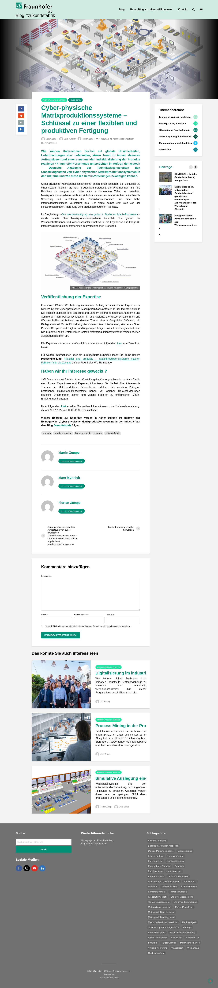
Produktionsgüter (156, 932)
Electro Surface (156, 856)
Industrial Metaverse (178, 876)
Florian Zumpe (88, 139)
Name (44, 614)
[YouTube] (34, 868)
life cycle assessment (158, 902)
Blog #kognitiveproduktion (94, 843)
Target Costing (168, 942)
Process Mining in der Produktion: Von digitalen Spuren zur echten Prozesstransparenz (120, 725)
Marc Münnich (70, 139)
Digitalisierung (185, 851)
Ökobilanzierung (156, 953)
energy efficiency (175, 861)
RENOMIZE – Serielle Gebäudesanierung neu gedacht (185, 177)
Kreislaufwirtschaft (157, 896)
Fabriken (179, 866)
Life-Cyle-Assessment (182, 896)
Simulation (176, 937)
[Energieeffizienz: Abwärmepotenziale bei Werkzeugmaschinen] (165, 218)
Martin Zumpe (52, 139)
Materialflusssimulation (159, 907)
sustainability (192, 937)
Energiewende (155, 861)
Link (120, 343)
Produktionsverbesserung (182, 932)
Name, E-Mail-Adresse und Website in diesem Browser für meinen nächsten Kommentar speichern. (88, 626)
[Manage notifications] (210, 981)
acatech (47, 433)
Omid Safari (124, 807)
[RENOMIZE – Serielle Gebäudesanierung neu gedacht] (165, 177)
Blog (122, 9)
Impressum (109, 974)
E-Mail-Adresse (81, 614)
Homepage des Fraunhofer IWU (97, 840)
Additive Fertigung (157, 840)
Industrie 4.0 (190, 881)
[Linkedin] (42, 868)
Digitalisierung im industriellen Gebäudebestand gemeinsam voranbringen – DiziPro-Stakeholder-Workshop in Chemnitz (120, 673)
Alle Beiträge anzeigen (71, 461)
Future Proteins (156, 876)
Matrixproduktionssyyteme (88, 433)
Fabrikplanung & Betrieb (54, 100)
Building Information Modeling (163, 845)
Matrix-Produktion (184, 907)
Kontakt (183, 9)
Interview (152, 886)
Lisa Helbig (105, 701)
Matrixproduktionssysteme (161, 912)
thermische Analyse (190, 942)
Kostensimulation (178, 891)
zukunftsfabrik (113, 433)
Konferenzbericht (156, 891)
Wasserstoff (177, 948)
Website (110, 614)
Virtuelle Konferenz (157, 948)
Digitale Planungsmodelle (161, 851)
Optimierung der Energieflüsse (163, 927)
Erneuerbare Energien (159, 866)
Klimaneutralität (189, 886)
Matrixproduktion (63, 433)
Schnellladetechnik (157, 937)
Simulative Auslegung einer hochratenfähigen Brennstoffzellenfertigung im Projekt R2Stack (120, 778)
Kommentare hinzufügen (123, 139)
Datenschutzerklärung (109, 978)
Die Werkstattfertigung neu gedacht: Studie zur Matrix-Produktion (99, 214)
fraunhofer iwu (174, 871)
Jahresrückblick (169, 886)
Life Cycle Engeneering (185, 902)
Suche (43, 849)
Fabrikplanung (155, 871)
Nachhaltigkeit (189, 922)
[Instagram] (26, 868)
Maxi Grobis (105, 754)
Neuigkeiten (75, 100)
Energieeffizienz (176, 856)
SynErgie (152, 942)
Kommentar (46, 576)
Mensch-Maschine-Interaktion (163, 922)
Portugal (187, 927)
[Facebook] (19, 868)
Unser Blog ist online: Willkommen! (151, 9)
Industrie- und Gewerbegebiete (164, 881)
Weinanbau (193, 948)
